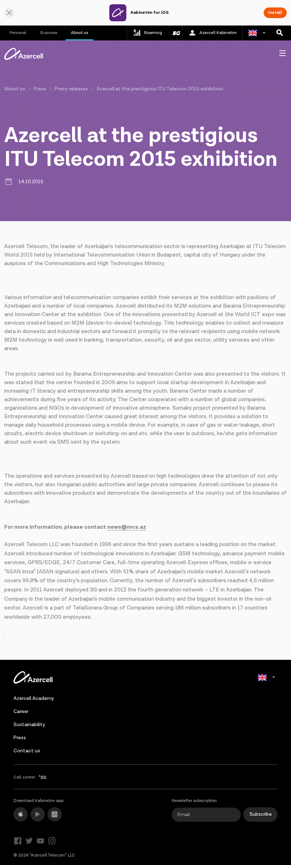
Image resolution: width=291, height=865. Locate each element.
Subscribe (260, 814)
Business (48, 32)
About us (79, 32)
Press (40, 89)
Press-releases (71, 89)
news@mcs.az (126, 527)
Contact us (26, 751)
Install (275, 12)
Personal (18, 32)
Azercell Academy (33, 698)
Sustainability (29, 724)
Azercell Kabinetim (218, 32)
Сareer (20, 711)
